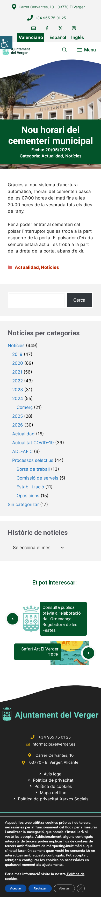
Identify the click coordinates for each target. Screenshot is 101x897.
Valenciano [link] (31, 37)
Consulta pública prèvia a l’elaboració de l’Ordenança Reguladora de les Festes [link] (61, 619)
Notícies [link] (73, 155)
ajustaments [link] (52, 864)
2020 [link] (17, 363)
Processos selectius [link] (32, 460)
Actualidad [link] (52, 155)
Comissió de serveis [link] (37, 478)
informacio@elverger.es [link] (53, 744)
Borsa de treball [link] (33, 469)
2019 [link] (17, 354)
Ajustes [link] (64, 888)
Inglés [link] (77, 37)
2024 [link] (17, 398)
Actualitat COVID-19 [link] (33, 442)
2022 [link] (17, 380)
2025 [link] (17, 416)
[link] (6, 42)
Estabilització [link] (30, 486)
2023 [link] (17, 389)
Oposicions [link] (28, 495)
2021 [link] (17, 372)
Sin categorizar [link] (23, 504)
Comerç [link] (25, 407)
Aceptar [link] (15, 888)
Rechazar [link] (40, 888)
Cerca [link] (79, 300)
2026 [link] (17, 425)
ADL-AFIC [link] (22, 451)
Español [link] (57, 37)
